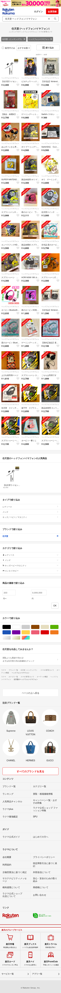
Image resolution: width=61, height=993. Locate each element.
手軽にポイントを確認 (51, 963)
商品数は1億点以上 (10, 945)
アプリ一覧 (37, 974)
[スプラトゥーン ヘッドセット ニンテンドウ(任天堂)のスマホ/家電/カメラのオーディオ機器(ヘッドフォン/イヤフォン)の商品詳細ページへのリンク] (10, 262)
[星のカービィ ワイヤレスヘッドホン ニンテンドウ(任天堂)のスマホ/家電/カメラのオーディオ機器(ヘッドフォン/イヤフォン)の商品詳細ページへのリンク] (30, 197)
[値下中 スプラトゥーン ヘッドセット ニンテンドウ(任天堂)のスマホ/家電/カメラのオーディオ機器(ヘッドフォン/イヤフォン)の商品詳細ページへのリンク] (30, 393)
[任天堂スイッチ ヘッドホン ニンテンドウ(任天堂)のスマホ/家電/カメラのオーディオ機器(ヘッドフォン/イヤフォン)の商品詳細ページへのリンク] (50, 197)
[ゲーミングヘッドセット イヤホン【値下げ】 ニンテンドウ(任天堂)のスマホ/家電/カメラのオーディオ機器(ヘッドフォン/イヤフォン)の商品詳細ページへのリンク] (30, 328)
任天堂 (5, 536)
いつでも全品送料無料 (30, 945)
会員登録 (52, 11)
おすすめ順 (23, 47)
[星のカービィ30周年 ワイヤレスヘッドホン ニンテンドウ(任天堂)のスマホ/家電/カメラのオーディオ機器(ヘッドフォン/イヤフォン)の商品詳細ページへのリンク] (30, 295)
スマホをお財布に (30, 963)
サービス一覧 (8, 974)
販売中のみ (10, 47)
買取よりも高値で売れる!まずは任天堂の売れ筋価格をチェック (18, 659)
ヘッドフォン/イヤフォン (39, 39)
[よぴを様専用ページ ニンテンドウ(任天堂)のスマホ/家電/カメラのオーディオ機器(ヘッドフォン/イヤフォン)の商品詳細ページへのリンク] (10, 360)
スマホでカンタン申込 (10, 963)
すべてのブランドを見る (30, 771)
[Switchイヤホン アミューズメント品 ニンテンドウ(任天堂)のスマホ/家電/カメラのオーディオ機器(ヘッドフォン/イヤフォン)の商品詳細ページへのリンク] (50, 99)
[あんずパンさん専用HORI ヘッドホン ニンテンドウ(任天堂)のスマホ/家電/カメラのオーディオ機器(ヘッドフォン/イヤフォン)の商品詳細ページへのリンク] (10, 132)
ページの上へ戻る (30, 692)
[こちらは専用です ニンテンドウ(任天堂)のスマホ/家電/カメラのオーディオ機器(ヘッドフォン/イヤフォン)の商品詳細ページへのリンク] (50, 360)
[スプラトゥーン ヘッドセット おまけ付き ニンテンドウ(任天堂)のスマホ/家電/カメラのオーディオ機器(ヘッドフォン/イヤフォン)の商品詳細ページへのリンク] (50, 425)
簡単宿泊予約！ (51, 945)
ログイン (38, 11)
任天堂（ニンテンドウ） (12, 39)
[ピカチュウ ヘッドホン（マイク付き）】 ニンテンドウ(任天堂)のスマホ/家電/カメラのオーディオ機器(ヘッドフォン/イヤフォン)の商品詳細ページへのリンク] (30, 67)
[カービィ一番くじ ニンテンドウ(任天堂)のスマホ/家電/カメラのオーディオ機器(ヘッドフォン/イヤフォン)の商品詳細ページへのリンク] (30, 425)
